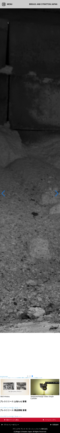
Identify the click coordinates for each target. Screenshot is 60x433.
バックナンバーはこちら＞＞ (11, 408)
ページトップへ (50, 420)
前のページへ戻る (12, 420)
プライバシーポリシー (11, 424)
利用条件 (55, 424)
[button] (3, 193)
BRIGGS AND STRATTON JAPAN (43, 4)
